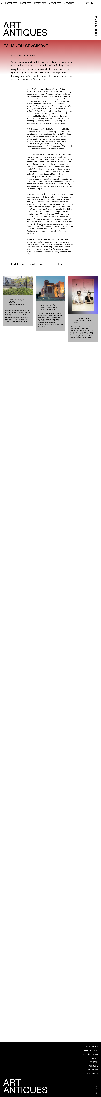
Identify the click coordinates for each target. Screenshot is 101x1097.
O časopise (92, 1058)
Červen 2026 (55, 3)
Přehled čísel (91, 1050)
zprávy (26, 55)
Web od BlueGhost (97, 1089)
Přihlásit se (92, 1046)
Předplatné (92, 1073)
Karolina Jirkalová (16, 55)
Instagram (92, 1069)
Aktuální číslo (90, 1054)
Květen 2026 (40, 3)
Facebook (93, 1065)
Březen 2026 (11, 3)
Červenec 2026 (71, 3)
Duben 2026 (25, 3)
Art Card (93, 1062)
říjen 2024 (32, 55)
